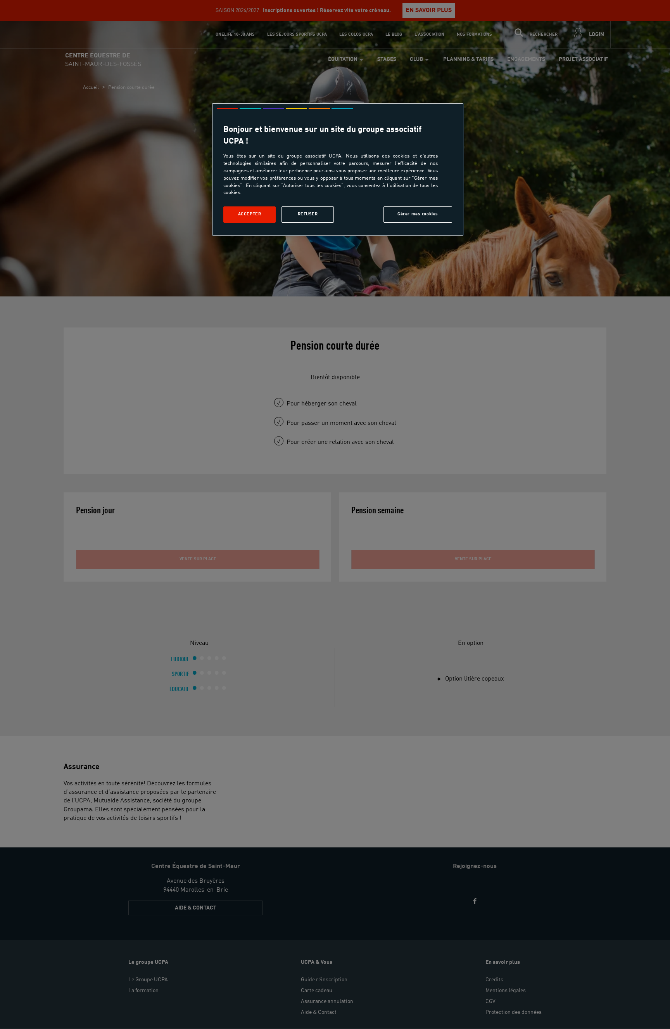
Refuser (308, 214)
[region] (338, 169)
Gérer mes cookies (417, 214)
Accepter (249, 214)
